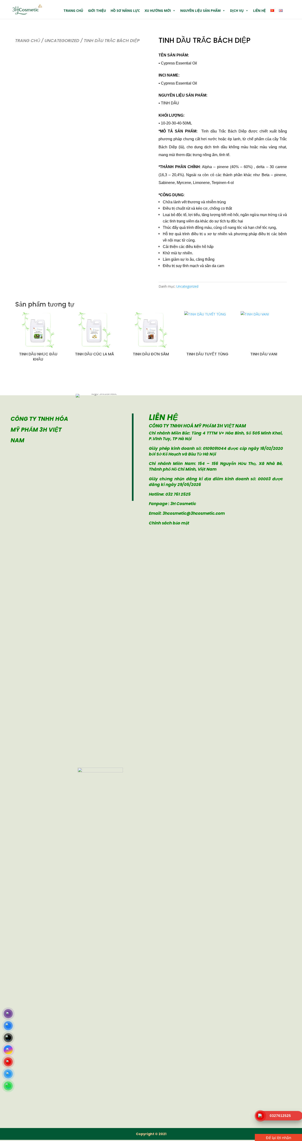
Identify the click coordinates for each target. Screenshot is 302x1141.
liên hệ (259, 10)
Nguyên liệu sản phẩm (200, 10)
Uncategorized (62, 40)
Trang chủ (73, 10)
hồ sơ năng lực (125, 10)
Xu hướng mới (158, 10)
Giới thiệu (97, 10)
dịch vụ (237, 10)
